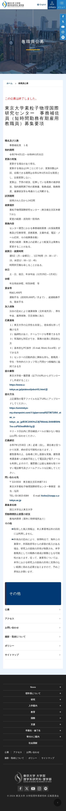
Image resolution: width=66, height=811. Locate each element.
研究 (33, 699)
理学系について (33, 693)
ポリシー (9, 645)
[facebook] (63, 16)
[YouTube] (33, 788)
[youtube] (63, 26)
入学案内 (33, 705)
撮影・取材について (15, 636)
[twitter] (63, 21)
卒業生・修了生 (33, 730)
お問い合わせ (12, 627)
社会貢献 (33, 743)
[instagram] (63, 32)
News (33, 687)
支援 (33, 724)
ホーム (10, 83)
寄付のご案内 (33, 736)
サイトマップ (12, 654)
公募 (7, 609)
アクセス (9, 618)
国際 (33, 718)
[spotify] (63, 37)
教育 (33, 712)
